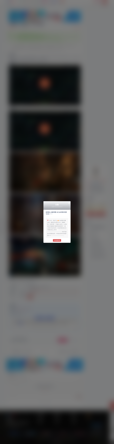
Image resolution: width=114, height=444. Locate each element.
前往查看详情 (57, 240)
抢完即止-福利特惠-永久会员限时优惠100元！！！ (56, 213)
